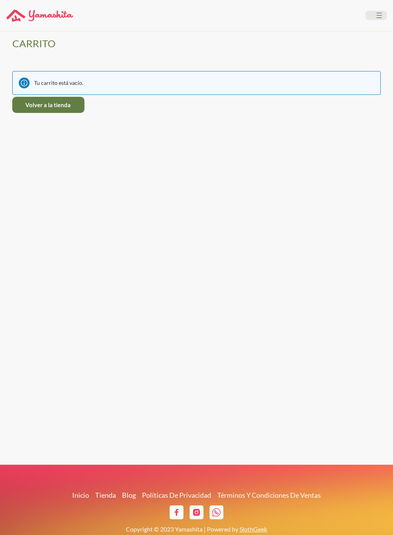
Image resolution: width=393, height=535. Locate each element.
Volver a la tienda (48, 104)
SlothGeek (253, 529)
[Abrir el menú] (379, 15)
